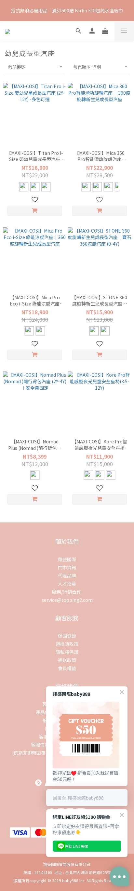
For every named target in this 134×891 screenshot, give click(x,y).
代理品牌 (67, 575)
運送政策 (67, 660)
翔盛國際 (67, 559)
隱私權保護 (67, 652)
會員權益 (67, 668)
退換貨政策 (67, 644)
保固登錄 (67, 635)
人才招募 (67, 583)
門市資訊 (67, 567)
